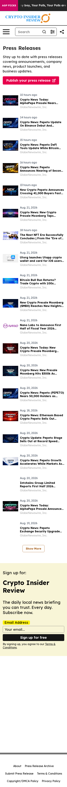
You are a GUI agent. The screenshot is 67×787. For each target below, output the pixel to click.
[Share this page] (61, 31)
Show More (33, 548)
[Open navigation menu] (6, 31)
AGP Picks (9, 5)
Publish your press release (28, 80)
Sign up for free (33, 637)
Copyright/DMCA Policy (22, 781)
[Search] (44, 32)
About (17, 766)
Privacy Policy (51, 781)
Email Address (16, 622)
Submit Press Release (19, 773)
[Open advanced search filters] (52, 32)
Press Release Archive (39, 766)
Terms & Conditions (49, 773)
